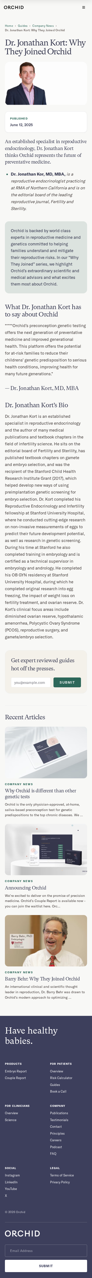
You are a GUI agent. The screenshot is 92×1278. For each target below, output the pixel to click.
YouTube (11, 1189)
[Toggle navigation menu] (83, 7)
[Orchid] (14, 7)
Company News (42, 26)
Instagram (12, 1175)
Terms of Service (62, 1175)
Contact (56, 1126)
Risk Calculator (61, 1078)
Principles (57, 1133)
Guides (22, 26)
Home (9, 26)
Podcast (56, 1147)
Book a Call (58, 1091)
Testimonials (59, 1120)
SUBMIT (46, 1266)
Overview (56, 1071)
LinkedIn (11, 1182)
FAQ (53, 1154)
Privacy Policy (60, 1182)
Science (10, 1120)
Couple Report (15, 1078)
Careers (56, 1140)
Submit (67, 682)
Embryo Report (16, 1071)
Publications (59, 1113)
